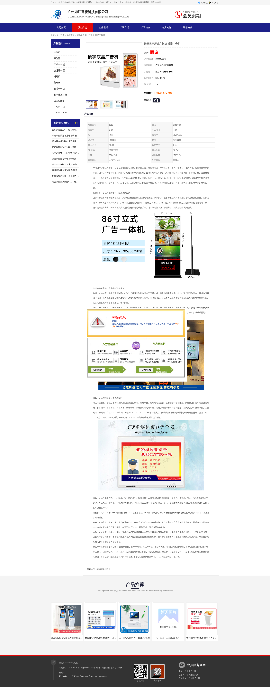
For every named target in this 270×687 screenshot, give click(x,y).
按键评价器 (59, 70)
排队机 (57, 52)
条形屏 (57, 82)
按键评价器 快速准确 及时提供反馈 (65, 170)
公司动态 (145, 27)
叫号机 (57, 76)
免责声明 (84, 676)
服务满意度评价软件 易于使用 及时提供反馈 (65, 182)
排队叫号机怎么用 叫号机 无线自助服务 (203, 638)
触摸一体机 (59, 88)
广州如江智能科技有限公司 (105, 668)
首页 (62, 35)
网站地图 (103, 676)
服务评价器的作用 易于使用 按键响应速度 (65, 159)
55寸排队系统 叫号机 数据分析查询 (100, 638)
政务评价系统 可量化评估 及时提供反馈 (65, 136)
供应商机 (82, 27)
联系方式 (187, 27)
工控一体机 (59, 64)
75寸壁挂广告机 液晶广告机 (134, 638)
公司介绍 (124, 27)
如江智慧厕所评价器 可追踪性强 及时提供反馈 (65, 147)
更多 (77, 123)
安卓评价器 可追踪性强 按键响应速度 (65, 153)
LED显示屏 (59, 101)
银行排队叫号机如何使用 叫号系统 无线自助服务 (174, 638)
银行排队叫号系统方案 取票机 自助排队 (68, 638)
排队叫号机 (59, 107)
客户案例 (166, 27)
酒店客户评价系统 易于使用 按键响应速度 (65, 141)
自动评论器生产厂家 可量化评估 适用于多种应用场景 (65, 130)
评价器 (57, 58)
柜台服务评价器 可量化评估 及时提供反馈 (65, 176)
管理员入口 (93, 676)
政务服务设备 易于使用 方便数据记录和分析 (65, 164)
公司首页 (61, 27)
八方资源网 (74, 676)
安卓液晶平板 (60, 95)
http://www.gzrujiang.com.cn (98, 569)
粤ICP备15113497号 (86, 668)
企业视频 (103, 27)
